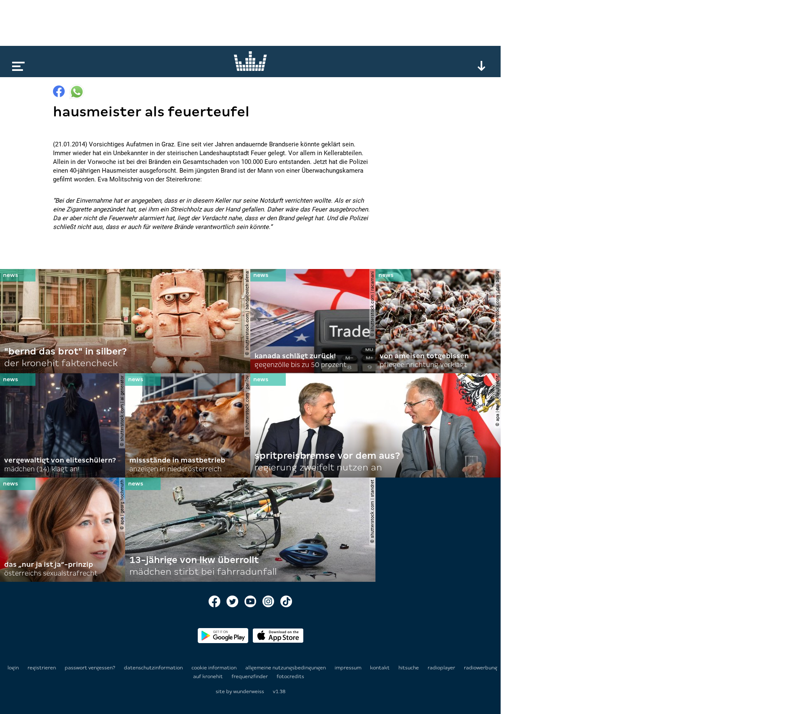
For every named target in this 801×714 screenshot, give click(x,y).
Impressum (349, 668)
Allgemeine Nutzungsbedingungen (286, 668)
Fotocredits (290, 676)
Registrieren (42, 668)
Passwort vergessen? (90, 668)
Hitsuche (409, 668)
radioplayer (442, 668)
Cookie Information (214, 668)
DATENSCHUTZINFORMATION (154, 668)
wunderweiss (248, 691)
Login (13, 668)
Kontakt (380, 668)
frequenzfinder (250, 676)
